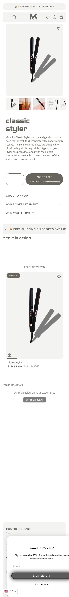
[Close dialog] (66, 539)
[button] (10, 591)
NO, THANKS (34, 584)
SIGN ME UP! (34, 575)
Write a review (34, 399)
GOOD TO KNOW (17, 195)
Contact (9, 533)
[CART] (61, 17)
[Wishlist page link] (47, 17)
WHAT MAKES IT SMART (22, 204)
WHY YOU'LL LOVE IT (20, 213)
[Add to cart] (9, 355)
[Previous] (7, 6)
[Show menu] (7, 17)
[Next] (61, 6)
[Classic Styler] (34, 315)
